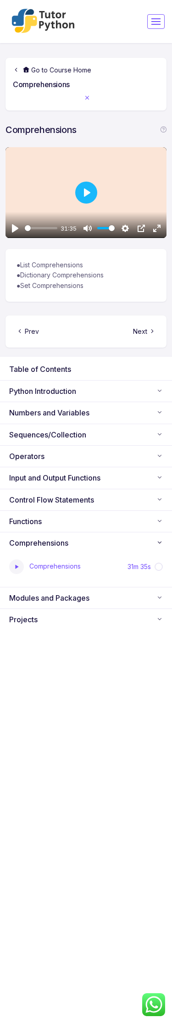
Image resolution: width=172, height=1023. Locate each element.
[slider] (41, 228)
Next (140, 331)
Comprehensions (41, 84)
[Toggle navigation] (156, 21)
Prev (32, 331)
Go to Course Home (60, 70)
